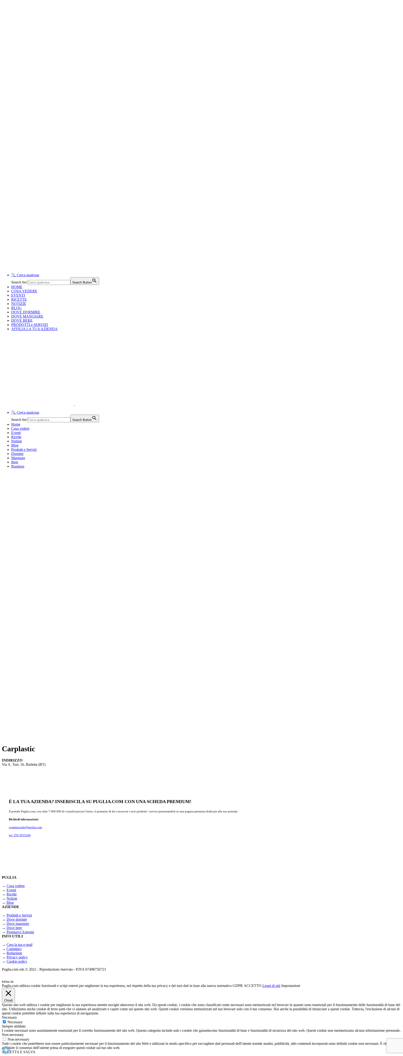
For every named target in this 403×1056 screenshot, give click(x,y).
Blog (14, 445)
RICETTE (19, 299)
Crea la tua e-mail (19, 945)
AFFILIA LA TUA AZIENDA (34, 329)
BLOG (16, 308)
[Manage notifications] (6, 1050)
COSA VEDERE (24, 291)
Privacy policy (17, 957)
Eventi (16, 433)
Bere (14, 462)
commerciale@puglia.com (25, 827)
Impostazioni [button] (290, 986)
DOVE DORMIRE (25, 312)
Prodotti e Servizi (24, 449)
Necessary (15, 1022)
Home (15, 424)
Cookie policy (17, 961)
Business (17, 466)
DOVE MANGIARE (27, 316)
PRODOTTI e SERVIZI (29, 325)
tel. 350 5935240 (20, 835)
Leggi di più (271, 986)
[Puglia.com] (85, 404)
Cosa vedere (20, 428)
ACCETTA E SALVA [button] (18, 1052)
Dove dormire (17, 919)
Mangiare (18, 458)
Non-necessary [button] (13, 1035)
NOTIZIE (18, 304)
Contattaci (14, 949)
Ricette (16, 437)
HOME (16, 287)
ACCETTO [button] (252, 986)
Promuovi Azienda (20, 932)
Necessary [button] (9, 1017)
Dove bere (14, 928)
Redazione (14, 953)
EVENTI (18, 295)
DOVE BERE (22, 320)
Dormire (17, 454)
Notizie (16, 441)
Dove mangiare (18, 924)
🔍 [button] (25, 275)
